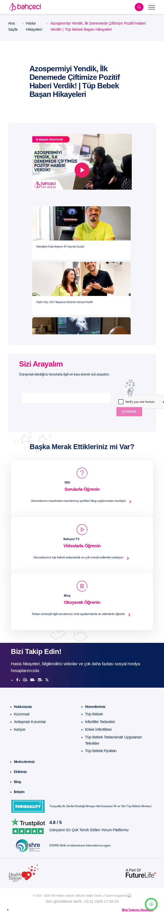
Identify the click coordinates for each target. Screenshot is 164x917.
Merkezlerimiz (24, 762)
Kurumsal (21, 714)
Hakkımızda (23, 707)
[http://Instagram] (25, 680)
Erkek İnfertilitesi (98, 729)
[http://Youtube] (32, 680)
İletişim (19, 792)
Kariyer (19, 729)
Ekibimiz (20, 772)
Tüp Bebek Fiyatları (101, 751)
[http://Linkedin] (39, 680)
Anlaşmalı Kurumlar (30, 722)
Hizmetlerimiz (95, 707)
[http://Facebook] (17, 680)
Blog (17, 782)
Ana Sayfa (13, 26)
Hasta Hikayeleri (34, 26)
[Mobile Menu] (151, 7)
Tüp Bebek (94, 714)
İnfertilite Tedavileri (100, 722)
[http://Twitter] (47, 680)
